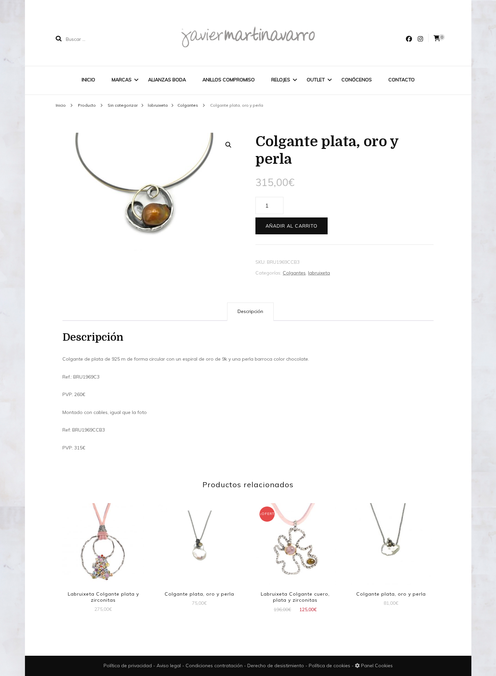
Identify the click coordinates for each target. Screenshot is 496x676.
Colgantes (294, 273)
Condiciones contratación (215, 665)
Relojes (280, 80)
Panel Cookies (376, 665)
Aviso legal (169, 665)
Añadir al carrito (292, 226)
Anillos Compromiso (228, 80)
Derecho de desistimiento (276, 665)
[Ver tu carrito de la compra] (437, 38)
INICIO (88, 80)
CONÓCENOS (356, 80)
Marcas (122, 80)
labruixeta (319, 273)
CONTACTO (401, 80)
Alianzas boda (167, 80)
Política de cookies (330, 665)
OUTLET (316, 80)
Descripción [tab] (250, 311)
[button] (228, 145)
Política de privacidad (128, 665)
